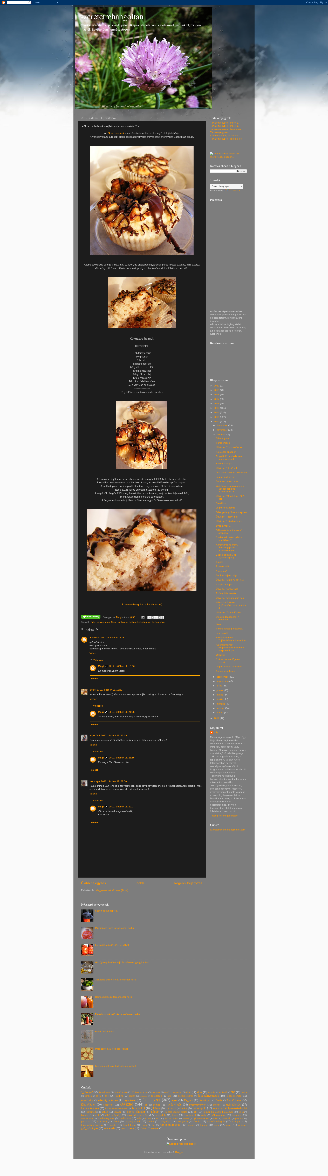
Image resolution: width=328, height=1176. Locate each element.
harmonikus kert (90, 1108)
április (220, 699)
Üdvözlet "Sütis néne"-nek (230, 580)
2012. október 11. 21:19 (114, 735)
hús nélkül (138, 1108)
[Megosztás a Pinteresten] (162, 617)
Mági (101, 666)
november (222, 430)
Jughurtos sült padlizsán (229, 666)
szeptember (223, 677)
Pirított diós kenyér (226, 593)
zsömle (155, 1128)
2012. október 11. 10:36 (122, 666)
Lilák (218, 624)
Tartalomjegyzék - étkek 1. (224, 122)
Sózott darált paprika (106, 910)
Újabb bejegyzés (93, 883)
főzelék (218, 1100)
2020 (217, 385)
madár (204, 1115)
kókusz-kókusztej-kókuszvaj (136, 622)
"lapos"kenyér (120, 1092)
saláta (150, 1121)
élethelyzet (151, 1100)
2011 (217, 718)
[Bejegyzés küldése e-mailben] (142, 617)
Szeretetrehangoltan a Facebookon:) (142, 604)
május (220, 694)
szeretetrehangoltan (112, 16)
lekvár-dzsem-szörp (137, 1115)
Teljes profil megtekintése (224, 815)
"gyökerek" (87, 1092)
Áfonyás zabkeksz (225, 671)
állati (188, 1092)
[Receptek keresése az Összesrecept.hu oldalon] (181, 1144)
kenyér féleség (136, 1111)
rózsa (116, 1121)
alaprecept (177, 1092)
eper (174, 1100)
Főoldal (139, 883)
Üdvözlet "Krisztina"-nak (229, 521)
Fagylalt (188, 1100)
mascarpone (87, 1118)
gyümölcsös (233, 1104)
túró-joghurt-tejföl (170, 1124)
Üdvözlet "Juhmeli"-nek (228, 612)
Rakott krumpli (223, 463)
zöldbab (143, 1128)
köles (241, 1112)
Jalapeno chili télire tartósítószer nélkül (116, 979)
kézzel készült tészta (176, 1112)
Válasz (93, 653)
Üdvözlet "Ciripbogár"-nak (230, 598)
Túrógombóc (223, 443)
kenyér (117, 1112)
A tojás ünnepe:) (225, 584)
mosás (148, 1118)
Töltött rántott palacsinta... (230, 628)
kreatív (84, 1115)
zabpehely (109, 1128)
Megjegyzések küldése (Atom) (112, 890)
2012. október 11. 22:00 (114, 781)
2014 (217, 412)
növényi (186, 1118)
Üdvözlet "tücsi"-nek (226, 468)
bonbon (88, 1096)
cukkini (119, 1096)
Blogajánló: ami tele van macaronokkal (229, 457)
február (221, 708)
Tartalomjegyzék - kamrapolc (225, 129)
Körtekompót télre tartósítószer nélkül (115, 1066)
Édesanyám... (223, 438)
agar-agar (156, 1092)
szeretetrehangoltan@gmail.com (227, 829)
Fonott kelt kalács (104, 1031)
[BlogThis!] (152, 617)
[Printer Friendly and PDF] (90, 617)
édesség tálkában (108, 1100)
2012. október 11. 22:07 (122, 806)
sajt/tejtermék (133, 1121)
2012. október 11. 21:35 (122, 712)
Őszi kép (220, 655)
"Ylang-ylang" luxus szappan (231, 512)
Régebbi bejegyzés (188, 883)
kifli (195, 1112)
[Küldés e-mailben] (149, 617)
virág (228, 1125)
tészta (113, 1125)
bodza (244, 1092)
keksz (105, 1112)
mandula (236, 1115)
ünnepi (203, 1125)
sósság (196, 1121)
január (220, 712)
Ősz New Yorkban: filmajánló (231, 472)
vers (216, 1125)
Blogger (179, 1152)
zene (131, 1128)
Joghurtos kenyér (225, 477)
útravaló (191, 1125)
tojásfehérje (158, 622)
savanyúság (182, 1121)
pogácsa (85, 1121)
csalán (132, 1096)
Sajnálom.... (222, 503)
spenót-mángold (216, 1121)
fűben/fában (88, 1104)
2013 (217, 417)
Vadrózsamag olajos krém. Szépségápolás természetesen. (230, 489)
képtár (155, 1111)
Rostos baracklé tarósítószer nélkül (114, 997)
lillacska (94, 637)
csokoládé (156, 1096)
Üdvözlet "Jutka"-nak (227, 589)
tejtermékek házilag (92, 1125)
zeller (123, 1128)
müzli (158, 1118)
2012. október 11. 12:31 (109, 690)
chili (107, 1096)
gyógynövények (197, 1104)
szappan (236, 1121)
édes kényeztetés (100, 622)
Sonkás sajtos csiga (226, 575)
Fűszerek (108, 1104)
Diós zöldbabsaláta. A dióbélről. (227, 618)
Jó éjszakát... (223, 633)
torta (145, 1125)
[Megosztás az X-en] (155, 617)
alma (199, 1092)
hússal (156, 1108)
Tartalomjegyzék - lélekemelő (226, 139)
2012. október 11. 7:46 (112, 637)
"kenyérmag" (104, 1092)
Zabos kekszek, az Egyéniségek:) (226, 556)
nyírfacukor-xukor (201, 1118)
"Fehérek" (221, 571)
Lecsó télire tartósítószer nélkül (112, 945)
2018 (217, 394)
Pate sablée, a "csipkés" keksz (111, 1049)
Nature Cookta (172, 1118)
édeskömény (87, 1100)
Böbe (93, 690)
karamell (91, 1112)
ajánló (166, 1092)
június (220, 690)
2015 (217, 408)
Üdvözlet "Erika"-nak (227, 481)
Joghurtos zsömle (225, 507)
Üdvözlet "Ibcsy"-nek (227, 516)
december (222, 425)
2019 (217, 390)
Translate (235, 190)
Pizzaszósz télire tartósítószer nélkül (114, 928)
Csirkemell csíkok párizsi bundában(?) (229, 538)
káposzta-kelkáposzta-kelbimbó (230, 1108)
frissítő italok (234, 1100)
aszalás (211, 1092)
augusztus (222, 681)
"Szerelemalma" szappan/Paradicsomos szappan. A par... (230, 648)
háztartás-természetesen (116, 1108)
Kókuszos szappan (226, 452)
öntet (215, 1118)
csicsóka (143, 1096)
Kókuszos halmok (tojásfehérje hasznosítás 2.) (231, 605)
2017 (217, 399)
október (221, 434)
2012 (217, 421)
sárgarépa (165, 1121)
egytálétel (130, 1100)
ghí (146, 1105)
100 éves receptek (139, 1092)
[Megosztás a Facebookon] (159, 617)
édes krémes (234, 1096)
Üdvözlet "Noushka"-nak (229, 447)
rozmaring (102, 1121)
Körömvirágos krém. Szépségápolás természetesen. (227, 547)
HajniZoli (95, 735)
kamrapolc (200, 1108)
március (221, 703)
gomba (156, 1104)
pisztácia (239, 1118)
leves (175, 1115)
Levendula (160, 1115)
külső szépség (112, 1115)
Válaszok (98, 660)
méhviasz (126, 1118)
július (220, 685)
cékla (98, 1096)
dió (170, 1096)
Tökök (219, 562)
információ (171, 1108)
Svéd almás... (223, 526)
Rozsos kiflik (222, 566)
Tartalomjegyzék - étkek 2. (224, 126)
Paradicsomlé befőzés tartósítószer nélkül (117, 1014)
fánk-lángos (205, 1100)
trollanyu (95, 781)
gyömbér (217, 1105)
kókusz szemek (115, 133)
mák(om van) (218, 1115)
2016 (217, 403)
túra (153, 1125)
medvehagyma (106, 1118)
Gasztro (115, 622)
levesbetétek (190, 1115)
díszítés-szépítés (185, 1096)
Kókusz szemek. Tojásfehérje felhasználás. (231, 639)
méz (139, 1118)
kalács (183, 1108)
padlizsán (226, 1118)
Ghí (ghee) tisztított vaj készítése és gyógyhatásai (122, 962)
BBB (233, 1092)
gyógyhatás (175, 1104)
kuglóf (97, 1115)
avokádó (223, 1092)
